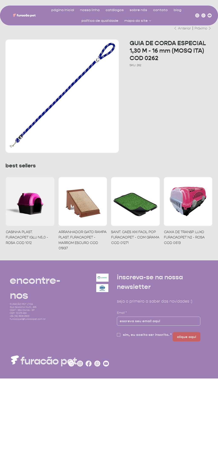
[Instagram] (197, 15)
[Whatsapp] (203, 15)
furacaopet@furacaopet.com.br (28, 318)
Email (122, 313)
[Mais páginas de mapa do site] (150, 21)
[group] (109, 214)
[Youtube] (210, 15)
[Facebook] (89, 364)
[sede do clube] (71, 364)
